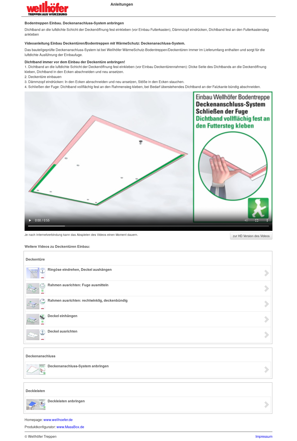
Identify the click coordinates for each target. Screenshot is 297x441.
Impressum (263, 436)
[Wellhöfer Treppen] (47, 8)
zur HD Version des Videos (251, 236)
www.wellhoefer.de (58, 419)
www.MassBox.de (70, 426)
